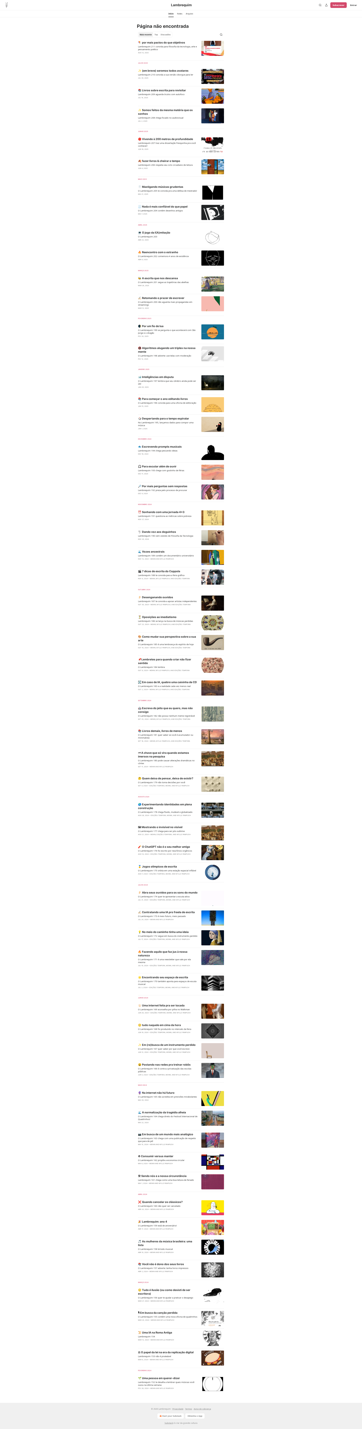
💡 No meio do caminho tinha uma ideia (163, 932)
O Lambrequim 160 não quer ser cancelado (159, 1205)
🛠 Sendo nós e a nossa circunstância (162, 1176)
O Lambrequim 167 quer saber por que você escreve (163, 1048)
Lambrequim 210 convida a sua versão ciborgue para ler (165, 74)
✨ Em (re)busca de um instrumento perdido (167, 1045)
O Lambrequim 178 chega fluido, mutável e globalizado (165, 812)
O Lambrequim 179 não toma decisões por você (161, 782)
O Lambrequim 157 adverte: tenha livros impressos (163, 1268)
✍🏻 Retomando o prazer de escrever (161, 298)
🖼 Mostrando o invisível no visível (160, 827)
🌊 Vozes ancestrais (151, 551)
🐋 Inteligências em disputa (156, 377)
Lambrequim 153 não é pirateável (154, 1356)
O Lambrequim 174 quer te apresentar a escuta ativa (163, 896)
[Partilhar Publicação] (326, 5)
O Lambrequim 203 (147, 236)
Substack (169, 1423)
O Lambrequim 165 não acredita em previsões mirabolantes (167, 1096)
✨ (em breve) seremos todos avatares (163, 70)
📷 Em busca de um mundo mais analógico (165, 1134)
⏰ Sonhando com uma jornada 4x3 (161, 512)
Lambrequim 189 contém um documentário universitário (166, 555)
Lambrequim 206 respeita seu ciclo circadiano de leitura (165, 164)
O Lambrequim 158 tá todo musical (155, 1249)
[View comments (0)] (158, 56)
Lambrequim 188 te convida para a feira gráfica (161, 575)
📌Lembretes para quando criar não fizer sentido (164, 661)
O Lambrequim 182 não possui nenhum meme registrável (166, 715)
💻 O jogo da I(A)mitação (154, 232)
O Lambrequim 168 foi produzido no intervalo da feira (164, 1029)
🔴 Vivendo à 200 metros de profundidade (165, 139)
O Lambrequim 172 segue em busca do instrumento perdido (167, 935)
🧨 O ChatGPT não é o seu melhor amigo (164, 846)
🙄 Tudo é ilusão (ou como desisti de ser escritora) (164, 1291)
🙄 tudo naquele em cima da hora (159, 1025)
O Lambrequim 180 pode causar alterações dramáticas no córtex (166, 762)
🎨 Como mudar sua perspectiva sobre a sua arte (167, 638)
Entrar (353, 5)
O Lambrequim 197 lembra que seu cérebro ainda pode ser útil (167, 382)
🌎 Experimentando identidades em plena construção (165, 806)
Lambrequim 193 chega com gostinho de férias (161, 470)
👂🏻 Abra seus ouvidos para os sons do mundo (168, 892)
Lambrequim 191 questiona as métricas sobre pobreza (164, 516)
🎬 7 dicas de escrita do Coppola (159, 571)
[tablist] (155, 34)
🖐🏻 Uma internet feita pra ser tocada (161, 1005)
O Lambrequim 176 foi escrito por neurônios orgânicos (165, 850)
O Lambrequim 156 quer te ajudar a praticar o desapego (165, 1297)
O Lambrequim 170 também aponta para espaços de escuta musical (167, 982)
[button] (171, 13)
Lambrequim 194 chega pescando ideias (157, 450)
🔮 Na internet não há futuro (156, 1092)
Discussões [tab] (166, 34)
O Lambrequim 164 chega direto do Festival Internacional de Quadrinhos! (167, 1118)
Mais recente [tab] (146, 34)
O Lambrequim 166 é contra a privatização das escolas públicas (164, 1070)
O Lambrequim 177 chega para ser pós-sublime (161, 831)
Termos (188, 1409)
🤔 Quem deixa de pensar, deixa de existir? (165, 778)
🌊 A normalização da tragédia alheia (162, 1112)
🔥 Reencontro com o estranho (158, 252)
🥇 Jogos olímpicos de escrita (157, 866)
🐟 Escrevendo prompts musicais (160, 446)
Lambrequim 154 (146, 1336)
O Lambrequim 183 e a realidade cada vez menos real (164, 686)
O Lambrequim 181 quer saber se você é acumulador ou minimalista (165, 736)
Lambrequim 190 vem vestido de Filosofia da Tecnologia (165, 535)
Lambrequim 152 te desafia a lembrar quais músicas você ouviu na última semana (166, 1383)
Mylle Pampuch (167, 559)
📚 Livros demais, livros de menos (160, 731)
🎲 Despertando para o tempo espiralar (163, 418)
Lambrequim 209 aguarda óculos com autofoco (161, 94)
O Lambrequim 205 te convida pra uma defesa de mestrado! (167, 190)
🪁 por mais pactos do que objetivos (161, 42)
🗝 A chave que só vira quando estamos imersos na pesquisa (163, 754)
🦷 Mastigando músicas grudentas (160, 186)
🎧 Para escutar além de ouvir (157, 466)
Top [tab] (156, 34)
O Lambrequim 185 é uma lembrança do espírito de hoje (166, 644)
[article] (181, 49)
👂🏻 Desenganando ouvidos (155, 597)
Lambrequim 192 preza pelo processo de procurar (162, 490)
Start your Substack (172, 1416)
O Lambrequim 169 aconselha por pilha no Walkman (164, 1009)
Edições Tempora (182, 579)
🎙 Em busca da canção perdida (157, 1312)
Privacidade (177, 1409)
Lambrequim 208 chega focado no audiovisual (160, 117)
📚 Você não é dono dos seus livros (161, 1264)
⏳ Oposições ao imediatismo (157, 617)
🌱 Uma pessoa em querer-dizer (159, 1378)
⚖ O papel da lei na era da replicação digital (166, 1352)
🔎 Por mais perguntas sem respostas (162, 486)
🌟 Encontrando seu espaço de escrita (163, 977)
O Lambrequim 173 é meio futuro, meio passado (162, 916)
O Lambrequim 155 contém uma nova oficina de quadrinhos (167, 1316)
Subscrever (338, 5)
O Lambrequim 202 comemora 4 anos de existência (163, 256)
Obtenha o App (195, 1416)
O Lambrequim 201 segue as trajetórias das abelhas (163, 282)
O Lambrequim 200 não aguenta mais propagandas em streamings (165, 303)
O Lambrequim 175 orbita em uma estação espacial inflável (167, 870)
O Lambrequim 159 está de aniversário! (157, 1225)
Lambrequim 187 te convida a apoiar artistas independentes (167, 601)
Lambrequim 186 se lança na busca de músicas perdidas (165, 621)
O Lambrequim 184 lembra (151, 667)
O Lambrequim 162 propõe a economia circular (161, 1160)
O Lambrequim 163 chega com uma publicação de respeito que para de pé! (167, 1139)
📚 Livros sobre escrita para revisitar (162, 90)
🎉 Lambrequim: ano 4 (152, 1221)
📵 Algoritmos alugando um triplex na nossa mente (166, 349)
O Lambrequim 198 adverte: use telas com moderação (164, 355)
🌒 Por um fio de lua (150, 326)
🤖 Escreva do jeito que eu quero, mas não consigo (165, 710)
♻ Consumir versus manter (155, 1156)
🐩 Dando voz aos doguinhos (157, 532)
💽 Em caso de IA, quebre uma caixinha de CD (167, 682)
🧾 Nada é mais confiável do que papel (163, 206)
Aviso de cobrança (202, 1409)
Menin (153, 559)
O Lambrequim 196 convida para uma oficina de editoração (167, 402)
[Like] (140, 56)
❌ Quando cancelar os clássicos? (160, 1202)
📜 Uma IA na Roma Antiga (155, 1332)
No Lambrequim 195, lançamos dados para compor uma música (165, 424)
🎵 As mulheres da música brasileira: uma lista (165, 1243)
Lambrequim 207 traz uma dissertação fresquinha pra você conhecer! (167, 144)
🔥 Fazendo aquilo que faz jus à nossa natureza (162, 953)
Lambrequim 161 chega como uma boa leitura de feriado (166, 1179)
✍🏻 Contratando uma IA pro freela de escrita (166, 912)
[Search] (320, 5)
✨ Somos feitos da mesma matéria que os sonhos (165, 112)
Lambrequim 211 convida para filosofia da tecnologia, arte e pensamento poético (167, 48)
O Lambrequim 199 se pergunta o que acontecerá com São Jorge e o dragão (167, 331)
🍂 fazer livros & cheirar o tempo (159, 161)
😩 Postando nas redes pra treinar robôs (164, 1064)
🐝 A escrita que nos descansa (158, 278)
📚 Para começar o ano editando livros (163, 399)
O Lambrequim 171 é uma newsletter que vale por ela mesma (164, 961)
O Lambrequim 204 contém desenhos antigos (160, 210)
